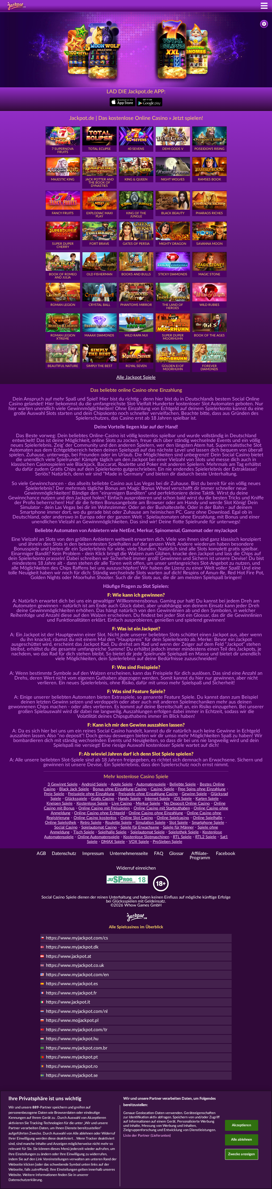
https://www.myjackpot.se (72, 1075)
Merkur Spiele (148, 804)
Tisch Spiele (83, 832)
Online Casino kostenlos (95, 818)
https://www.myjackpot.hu (72, 1039)
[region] (136, 1139)
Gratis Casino (102, 799)
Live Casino (122, 804)
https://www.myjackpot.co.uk (75, 965)
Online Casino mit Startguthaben (162, 808)
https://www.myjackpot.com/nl (77, 1011)
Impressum (93, 853)
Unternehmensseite (129, 853)
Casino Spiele (162, 789)
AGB (41, 853)
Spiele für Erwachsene (140, 827)
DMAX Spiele (113, 842)
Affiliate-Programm (200, 855)
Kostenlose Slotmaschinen (146, 837)
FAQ (158, 853)
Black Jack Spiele (74, 789)
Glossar (176, 853)
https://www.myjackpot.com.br (76, 1048)
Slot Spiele (178, 823)
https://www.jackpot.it (68, 1002)
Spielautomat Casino (99, 827)
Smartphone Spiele (208, 823)
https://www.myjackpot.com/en (77, 975)
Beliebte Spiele (182, 784)
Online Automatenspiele (99, 837)
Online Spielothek (60, 823)
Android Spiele (94, 784)
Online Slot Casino (136, 818)
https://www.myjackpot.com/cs (77, 938)
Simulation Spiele (150, 823)
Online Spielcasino (173, 818)
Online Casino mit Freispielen (104, 808)
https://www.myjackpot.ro (72, 1066)
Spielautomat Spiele (147, 832)
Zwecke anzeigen (241, 1154)
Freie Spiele (54, 794)
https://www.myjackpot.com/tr (76, 1030)
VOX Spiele (139, 842)
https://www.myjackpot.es (72, 984)
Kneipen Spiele (59, 804)
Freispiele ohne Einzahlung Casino (148, 794)
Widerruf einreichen (136, 868)
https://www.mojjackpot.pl (72, 1020)
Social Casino (66, 827)
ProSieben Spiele (167, 842)
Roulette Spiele (118, 823)
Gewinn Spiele (194, 794)
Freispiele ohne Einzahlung (91, 794)
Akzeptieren (241, 1125)
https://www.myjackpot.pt (72, 1057)
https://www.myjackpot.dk (72, 947)
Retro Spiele (90, 823)
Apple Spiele (122, 784)
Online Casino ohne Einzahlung (156, 813)
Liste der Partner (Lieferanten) (147, 1135)
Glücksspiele (76, 799)
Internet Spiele (157, 799)
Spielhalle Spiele (112, 832)
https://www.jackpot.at (68, 956)
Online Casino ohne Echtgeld (99, 813)
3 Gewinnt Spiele (63, 784)
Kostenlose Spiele (92, 804)
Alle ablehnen (241, 1139)
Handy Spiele (129, 799)
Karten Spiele (207, 799)
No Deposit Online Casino (187, 804)
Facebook (225, 853)
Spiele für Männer (178, 827)
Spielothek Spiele (183, 832)
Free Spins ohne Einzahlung (202, 789)
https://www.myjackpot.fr (71, 993)
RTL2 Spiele (205, 837)
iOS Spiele (183, 799)
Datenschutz (64, 853)
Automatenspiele (151, 784)
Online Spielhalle (207, 818)
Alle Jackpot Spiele (136, 377)
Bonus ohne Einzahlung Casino (120, 789)
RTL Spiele (182, 837)
